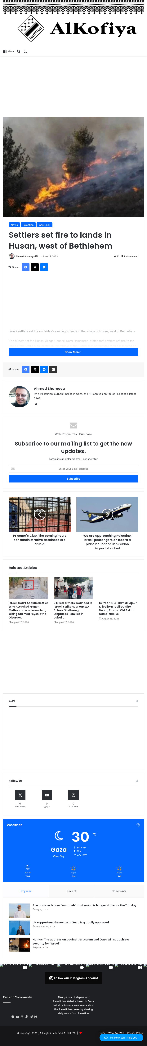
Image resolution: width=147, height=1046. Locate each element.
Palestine (28, 224)
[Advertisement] (73, 86)
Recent (71, 891)
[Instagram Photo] (43, 978)
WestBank (44, 224)
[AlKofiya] (73, 23)
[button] (121, 1037)
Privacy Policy (135, 1033)
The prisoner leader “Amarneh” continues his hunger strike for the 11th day (84, 905)
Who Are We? (116, 1033)
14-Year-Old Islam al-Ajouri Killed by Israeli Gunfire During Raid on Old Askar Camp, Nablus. (118, 608)
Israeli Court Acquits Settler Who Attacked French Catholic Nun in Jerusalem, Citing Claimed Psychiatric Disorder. (28, 610)
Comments (119, 891)
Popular (26, 891)
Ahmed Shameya (25, 256)
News (14, 224)
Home (102, 1033)
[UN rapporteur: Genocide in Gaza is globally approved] (19, 928)
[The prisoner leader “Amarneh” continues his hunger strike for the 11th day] (19, 910)
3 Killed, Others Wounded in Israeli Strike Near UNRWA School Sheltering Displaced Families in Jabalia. (73, 610)
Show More (72, 352)
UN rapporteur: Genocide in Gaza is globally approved (71, 922)
